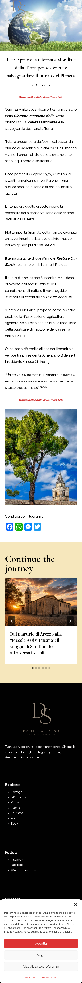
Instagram (17, 859)
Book (14, 823)
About (15, 818)
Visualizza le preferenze (41, 967)
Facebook (17, 865)
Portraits (16, 802)
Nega (41, 955)
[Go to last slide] (11, 621)
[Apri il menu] (73, 12)
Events (15, 808)
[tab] (33, 668)
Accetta (41, 944)
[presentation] (41, 602)
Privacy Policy (48, 976)
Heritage (16, 792)
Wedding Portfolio (23, 870)
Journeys (17, 813)
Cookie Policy (31, 976)
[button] (76, 905)
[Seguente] (70, 621)
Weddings (19, 797)
